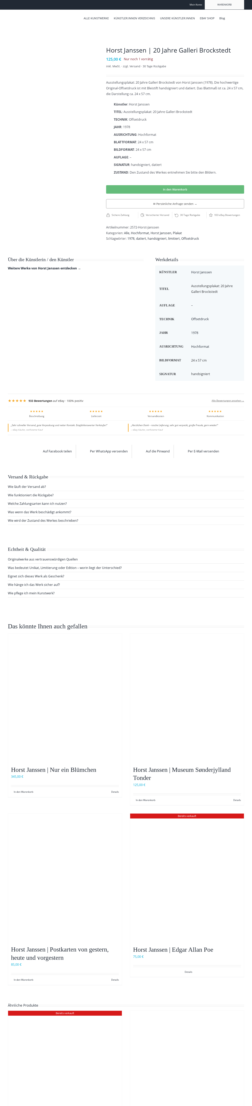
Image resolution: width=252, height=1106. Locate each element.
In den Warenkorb (175, 189)
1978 (130, 238)
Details (115, 791)
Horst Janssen (161, 233)
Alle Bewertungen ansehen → (228, 400)
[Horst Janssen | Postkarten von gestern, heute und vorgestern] (65, 877)
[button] (238, 18)
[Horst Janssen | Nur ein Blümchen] (65, 698)
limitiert (174, 238)
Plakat (177, 233)
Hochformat (140, 233)
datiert (141, 238)
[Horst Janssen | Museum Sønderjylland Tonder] (187, 698)
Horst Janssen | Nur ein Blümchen (53, 769)
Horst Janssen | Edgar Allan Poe (173, 949)
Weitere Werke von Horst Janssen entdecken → (44, 268)
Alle (126, 233)
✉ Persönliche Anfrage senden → (175, 204)
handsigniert (157, 238)
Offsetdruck (190, 238)
